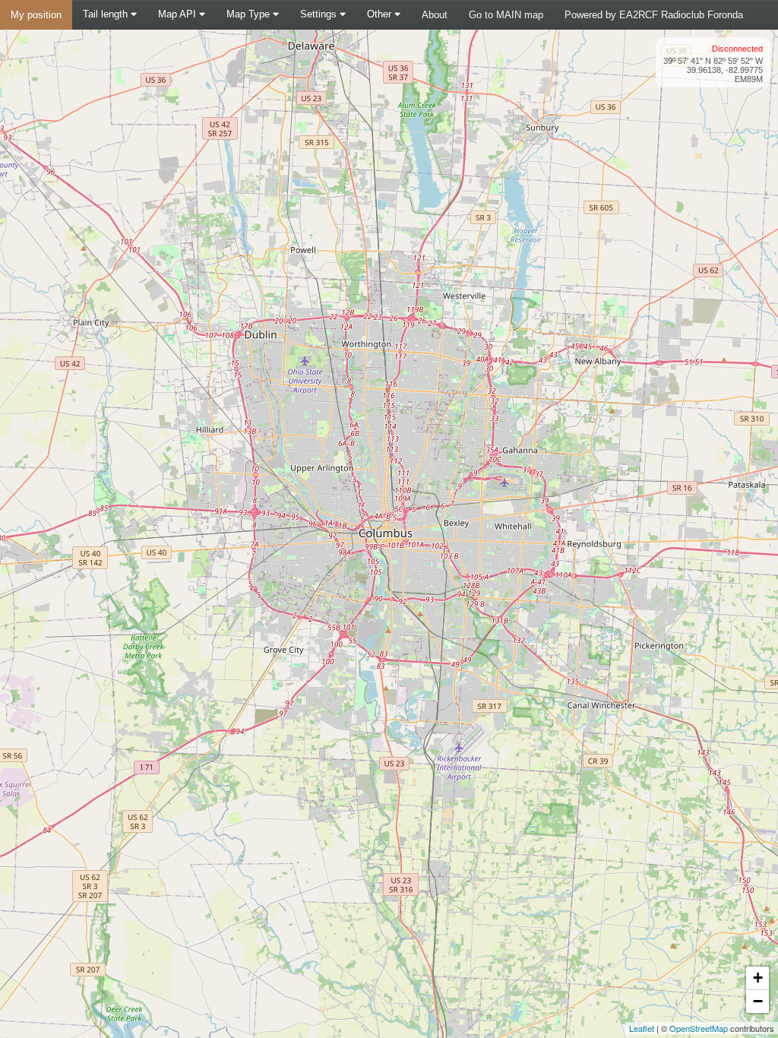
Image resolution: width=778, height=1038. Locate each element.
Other (380, 14)
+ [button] (758, 977)
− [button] (758, 1001)
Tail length (107, 14)
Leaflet (641, 1028)
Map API (178, 14)
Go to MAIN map (506, 15)
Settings (320, 14)
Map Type (249, 14)
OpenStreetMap (698, 1028)
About (435, 15)
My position (36, 15)
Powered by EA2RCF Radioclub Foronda (654, 15)
